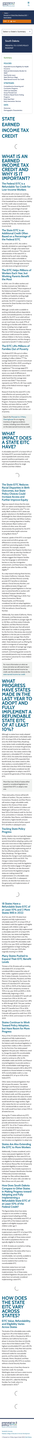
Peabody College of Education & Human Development (16, 1433)
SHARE (5, 21)
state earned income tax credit (14, 674)
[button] (13, 21)
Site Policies (28, 1437)
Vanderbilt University (7, 1431)
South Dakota (7, 17)
